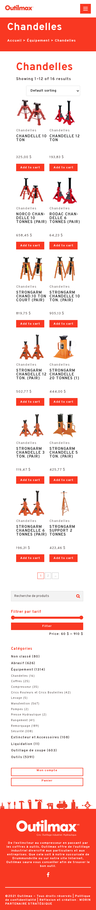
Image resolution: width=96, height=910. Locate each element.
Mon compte (47, 770)
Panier (46, 781)
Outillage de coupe (28, 751)
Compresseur (21, 687)
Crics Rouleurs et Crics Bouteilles (37, 692)
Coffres (16, 681)
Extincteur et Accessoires (35, 737)
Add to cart (30, 168)
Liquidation (22, 744)
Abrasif (17, 663)
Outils (16, 757)
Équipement (38, 40)
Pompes (17, 709)
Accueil (14, 40)
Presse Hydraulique (26, 715)
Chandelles (19, 676)
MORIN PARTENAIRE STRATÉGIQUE (48, 902)
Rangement (19, 720)
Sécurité (17, 731)
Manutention (20, 703)
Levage (16, 698)
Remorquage (20, 726)
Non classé (21, 657)
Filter (47, 626)
